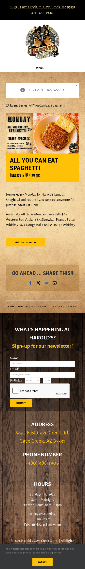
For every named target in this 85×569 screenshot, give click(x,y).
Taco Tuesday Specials (64, 306)
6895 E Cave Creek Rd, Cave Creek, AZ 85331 (42, 7)
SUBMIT (21, 403)
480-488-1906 (42, 13)
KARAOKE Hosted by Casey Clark (27, 306)
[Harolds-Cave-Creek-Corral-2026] (42, 26)
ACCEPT (42, 561)
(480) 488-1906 (42, 463)
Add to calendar (25, 242)
